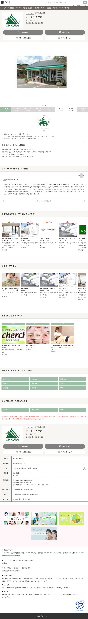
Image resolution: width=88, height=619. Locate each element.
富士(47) (6, 379)
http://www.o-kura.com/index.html (23, 489)
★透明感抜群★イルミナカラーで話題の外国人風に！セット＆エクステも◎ (11, 245)
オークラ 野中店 (18, 459)
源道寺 (17, 571)
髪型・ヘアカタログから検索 (31, 553)
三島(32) (34, 379)
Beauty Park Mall (21, 594)
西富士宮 (11, 571)
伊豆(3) (5, 388)
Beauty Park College (35, 594)
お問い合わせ (78, 578)
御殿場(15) (6, 383)
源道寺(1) (63, 410)
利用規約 (26, 578)
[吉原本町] (29, 350)
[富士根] (80, 250)
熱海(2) (34, 388)
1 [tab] (43, 105)
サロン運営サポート (49, 588)
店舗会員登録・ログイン (10, 581)
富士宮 (4, 563)
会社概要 (5, 578)
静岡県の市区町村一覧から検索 (73, 553)
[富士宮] (4, 250)
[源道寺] (23, 247)
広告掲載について (52, 578)
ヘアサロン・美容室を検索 (11, 553)
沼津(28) (63, 379)
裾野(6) (62, 383)
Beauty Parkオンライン (65, 588)
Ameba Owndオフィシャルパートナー (28, 588)
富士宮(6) (6, 410)
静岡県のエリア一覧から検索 (51, 553)
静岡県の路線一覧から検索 (11, 555)
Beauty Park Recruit (71, 594)
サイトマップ (42, 581)
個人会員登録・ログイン (28, 581)
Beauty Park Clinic (8, 594)
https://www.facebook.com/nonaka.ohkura (25, 494)
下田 (61, 388)
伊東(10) (34, 383)
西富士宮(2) (35, 410)
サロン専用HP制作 (8, 588)
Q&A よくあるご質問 (66, 578)
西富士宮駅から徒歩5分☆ (29, 292)
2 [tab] (45, 105)
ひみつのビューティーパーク (53, 594)
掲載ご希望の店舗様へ (37, 578)
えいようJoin (6, 597)
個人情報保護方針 (15, 578)
